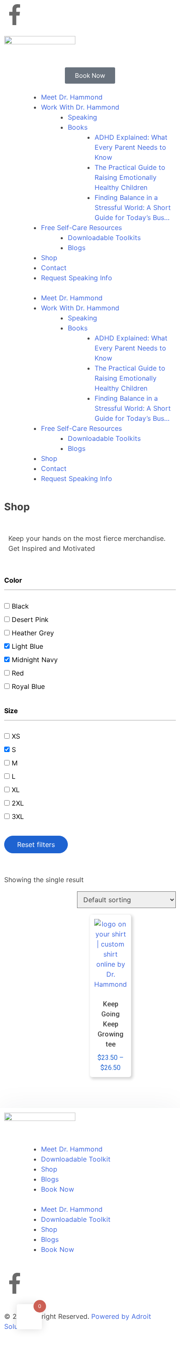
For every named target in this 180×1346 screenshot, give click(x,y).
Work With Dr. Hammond (80, 107)
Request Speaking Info (76, 278)
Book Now (57, 1189)
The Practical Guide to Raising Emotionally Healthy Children (130, 177)
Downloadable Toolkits (104, 237)
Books (77, 127)
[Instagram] (37, 14)
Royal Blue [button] (28, 686)
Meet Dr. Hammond (72, 97)
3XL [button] (18, 816)
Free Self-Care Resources (81, 227)
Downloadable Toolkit (76, 1159)
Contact (54, 268)
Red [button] (18, 673)
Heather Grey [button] (33, 633)
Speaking (82, 117)
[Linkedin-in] (83, 14)
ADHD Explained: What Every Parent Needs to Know (131, 147)
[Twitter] (60, 14)
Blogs (76, 247)
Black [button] (20, 606)
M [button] (15, 763)
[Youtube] (106, 14)
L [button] (13, 776)
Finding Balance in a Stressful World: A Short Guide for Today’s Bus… (133, 207)
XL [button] (16, 790)
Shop (49, 257)
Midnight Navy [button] (35, 659)
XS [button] (16, 736)
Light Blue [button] (27, 646)
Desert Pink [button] (30, 619)
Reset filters (36, 844)
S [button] (14, 749)
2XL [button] (18, 803)
